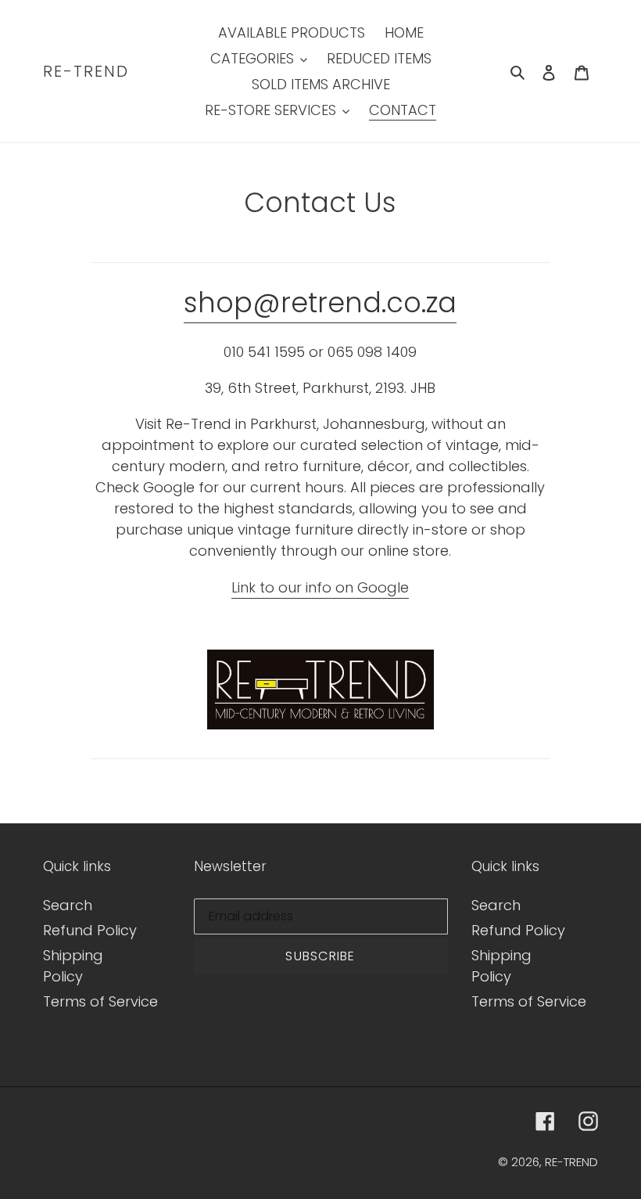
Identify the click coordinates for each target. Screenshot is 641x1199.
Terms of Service (100, 1001)
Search (67, 905)
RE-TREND (86, 71)
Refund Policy (90, 930)
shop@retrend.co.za (320, 302)
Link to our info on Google (320, 587)
